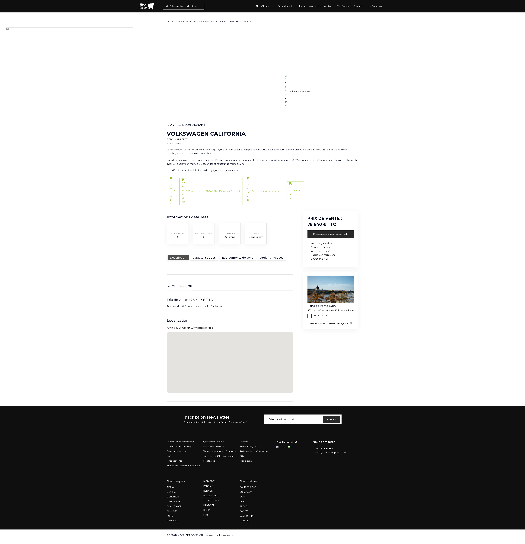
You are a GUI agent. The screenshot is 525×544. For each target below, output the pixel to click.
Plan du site (246, 461)
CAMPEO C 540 (248, 487)
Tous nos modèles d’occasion (218, 456)
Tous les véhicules (186, 21)
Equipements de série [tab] (237, 257)
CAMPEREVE (173, 501)
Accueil (170, 21)
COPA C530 (246, 492)
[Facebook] (314, 465)
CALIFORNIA (246, 516)
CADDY (244, 511)
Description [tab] (178, 257)
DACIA (206, 510)
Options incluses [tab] (271, 257)
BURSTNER (173, 496)
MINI (205, 514)
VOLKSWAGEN (211, 500)
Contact (357, 6)
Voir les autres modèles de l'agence (329, 323)
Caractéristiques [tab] (204, 257)
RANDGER (208, 505)
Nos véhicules (263, 6)
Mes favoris (342, 6)
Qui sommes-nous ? (213, 441)
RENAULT (208, 491)
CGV (242, 456)
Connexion (377, 6)
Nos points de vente (213, 446)
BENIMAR (172, 492)
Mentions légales (248, 446)
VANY (243, 496)
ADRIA (170, 487)
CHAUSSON (173, 511)
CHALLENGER (174, 506)
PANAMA (208, 486)
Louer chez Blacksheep (179, 446)
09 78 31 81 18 (320, 315)
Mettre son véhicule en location (315, 6)
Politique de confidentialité (254, 451)
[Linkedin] (325, 465)
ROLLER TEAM (211, 495)
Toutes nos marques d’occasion (219, 451)
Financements (174, 461)
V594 (242, 501)
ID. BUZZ (244, 520)
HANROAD (172, 520)
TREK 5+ (244, 506)
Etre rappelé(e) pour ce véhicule (330, 234)
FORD (170, 516)
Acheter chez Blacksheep (180, 441)
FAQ (169, 456)
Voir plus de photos (300, 91)
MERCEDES (209, 481)
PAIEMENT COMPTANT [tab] (179, 286)
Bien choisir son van (177, 451)
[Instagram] (319, 465)
